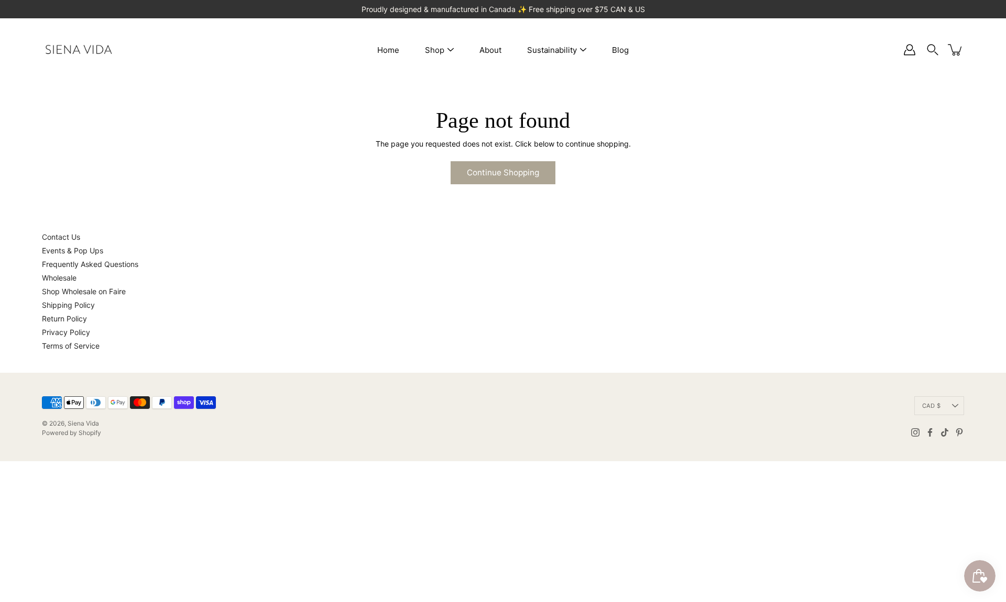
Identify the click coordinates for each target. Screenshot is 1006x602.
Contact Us (61, 236)
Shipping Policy (68, 304)
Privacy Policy (66, 332)
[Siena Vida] (78, 50)
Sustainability (552, 50)
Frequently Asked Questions (90, 264)
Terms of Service (71, 345)
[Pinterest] (959, 432)
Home (388, 50)
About (490, 50)
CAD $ (931, 405)
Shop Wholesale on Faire (84, 291)
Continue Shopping (503, 172)
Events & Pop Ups (72, 250)
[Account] (909, 49)
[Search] (932, 49)
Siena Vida (83, 423)
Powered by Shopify (71, 433)
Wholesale (59, 277)
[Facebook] (930, 432)
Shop (434, 50)
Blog (620, 50)
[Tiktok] (944, 432)
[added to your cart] (955, 49)
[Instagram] (915, 432)
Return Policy (64, 318)
